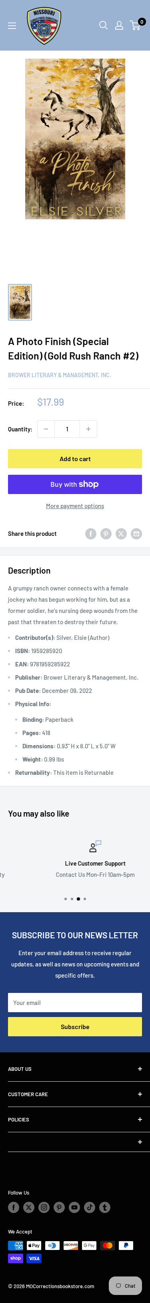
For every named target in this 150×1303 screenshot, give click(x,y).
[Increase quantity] (88, 429)
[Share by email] (136, 533)
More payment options (75, 505)
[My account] (119, 25)
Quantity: (20, 429)
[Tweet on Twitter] (121, 533)
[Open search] (103, 25)
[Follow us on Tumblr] (104, 1207)
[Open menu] (12, 25)
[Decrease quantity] (46, 429)
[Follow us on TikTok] (89, 1207)
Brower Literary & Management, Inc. (59, 375)
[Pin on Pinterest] (106, 533)
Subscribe (75, 1026)
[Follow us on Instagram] (44, 1207)
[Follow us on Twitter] (28, 1207)
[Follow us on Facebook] (13, 1207)
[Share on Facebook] (90, 533)
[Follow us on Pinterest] (59, 1207)
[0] (135, 25)
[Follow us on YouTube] (74, 1207)
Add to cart (75, 458)
